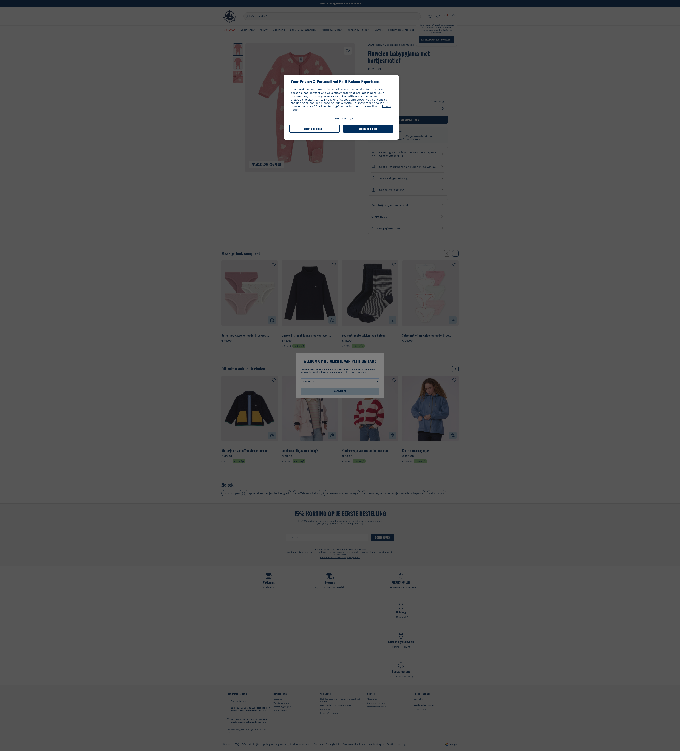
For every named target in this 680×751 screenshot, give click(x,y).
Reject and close (313, 128)
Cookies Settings (341, 118)
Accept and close (368, 128)
